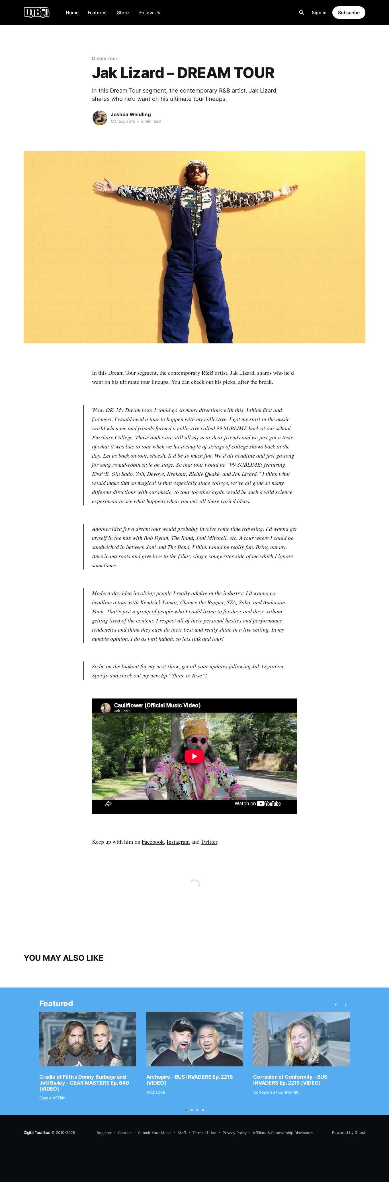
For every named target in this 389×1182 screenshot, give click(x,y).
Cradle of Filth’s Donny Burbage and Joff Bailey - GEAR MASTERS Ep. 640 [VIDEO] (84, 1082)
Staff (182, 1132)
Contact (125, 1132)
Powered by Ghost (348, 1132)
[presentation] (335, 1004)
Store (123, 12)
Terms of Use (204, 1132)
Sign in (319, 12)
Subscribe (349, 12)
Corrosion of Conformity (276, 1092)
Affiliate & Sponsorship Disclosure (283, 1132)
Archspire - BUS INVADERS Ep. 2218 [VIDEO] (189, 1080)
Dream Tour (104, 58)
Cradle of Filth (52, 1097)
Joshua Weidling (131, 114)
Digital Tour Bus (37, 1132)
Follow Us (149, 12)
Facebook (153, 841)
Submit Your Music (154, 1132)
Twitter (209, 841)
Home (72, 12)
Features (97, 12)
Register (104, 1132)
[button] (186, 1110)
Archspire (155, 1092)
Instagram (178, 841)
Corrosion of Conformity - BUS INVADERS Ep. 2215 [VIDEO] (290, 1080)
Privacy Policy (235, 1132)
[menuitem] (72, 13)
